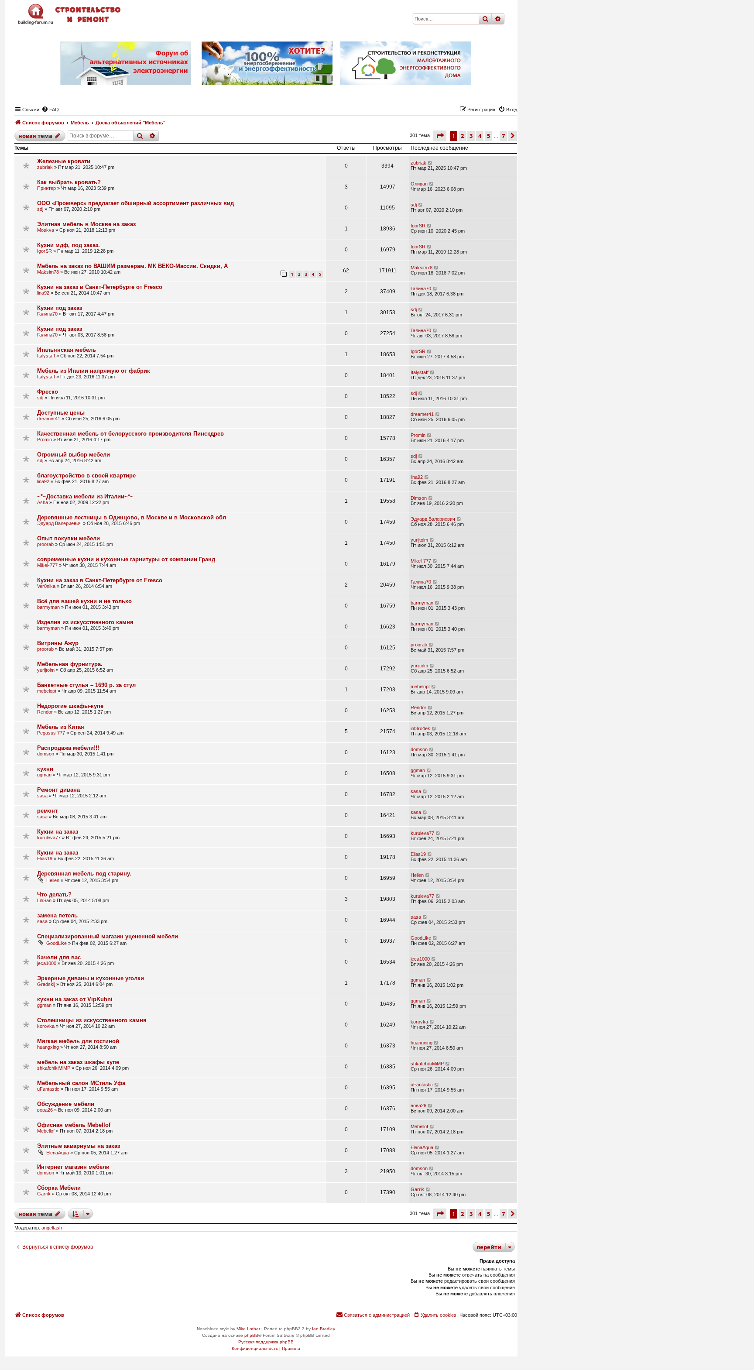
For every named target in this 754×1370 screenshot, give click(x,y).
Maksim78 (48, 272)
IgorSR (418, 225)
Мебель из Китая (60, 727)
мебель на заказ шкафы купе (78, 1062)
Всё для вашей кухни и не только (84, 601)
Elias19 (44, 858)
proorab (45, 544)
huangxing (48, 1047)
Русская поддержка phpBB (266, 1341)
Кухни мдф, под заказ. (68, 245)
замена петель (57, 915)
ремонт (47, 810)
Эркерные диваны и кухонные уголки (90, 978)
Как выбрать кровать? (69, 182)
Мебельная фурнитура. (70, 664)
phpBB (251, 1335)
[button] (439, 135)
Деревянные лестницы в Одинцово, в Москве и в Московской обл (131, 517)
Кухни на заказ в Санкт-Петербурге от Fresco (99, 287)
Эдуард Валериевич (59, 523)
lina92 (43, 292)
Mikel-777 (47, 565)
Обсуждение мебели (65, 1104)
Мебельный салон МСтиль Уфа (81, 1083)
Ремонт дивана (58, 789)
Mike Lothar (248, 1328)
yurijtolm (419, 540)
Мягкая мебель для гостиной (78, 1041)
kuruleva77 (49, 837)
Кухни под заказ (59, 308)
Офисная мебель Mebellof (73, 1125)
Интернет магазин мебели (73, 1167)
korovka (46, 1026)
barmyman (48, 607)
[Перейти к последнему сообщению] (430, 162)
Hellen (52, 880)
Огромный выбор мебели (73, 454)
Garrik (44, 1193)
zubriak (45, 167)
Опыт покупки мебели (68, 538)
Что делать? (54, 894)
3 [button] (471, 136)
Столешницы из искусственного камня (92, 1020)
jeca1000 (46, 963)
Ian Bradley (323, 1328)
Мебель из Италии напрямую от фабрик (93, 370)
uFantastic (48, 1089)
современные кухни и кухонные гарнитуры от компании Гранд (126, 559)
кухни (45, 769)
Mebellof (46, 1130)
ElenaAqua (57, 1152)
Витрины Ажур (58, 643)
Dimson (419, 498)
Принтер (46, 188)
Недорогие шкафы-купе (70, 706)
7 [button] (503, 136)
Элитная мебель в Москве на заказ (86, 224)
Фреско (47, 391)
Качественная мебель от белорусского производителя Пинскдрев (130, 433)
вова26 (45, 1109)
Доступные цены (61, 412)
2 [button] (462, 136)
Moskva (45, 230)
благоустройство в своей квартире (86, 475)
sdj (40, 209)
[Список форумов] (70, 14)
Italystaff (46, 355)
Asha (42, 502)
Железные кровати (63, 161)
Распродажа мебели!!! (68, 748)
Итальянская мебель (66, 350)
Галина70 (421, 288)
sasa (42, 795)
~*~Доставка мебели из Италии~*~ (85, 496)
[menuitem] (50, 109)
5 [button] (488, 136)
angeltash (51, 1227)
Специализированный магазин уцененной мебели (107, 936)
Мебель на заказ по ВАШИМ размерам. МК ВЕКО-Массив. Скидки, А (132, 266)
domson (45, 753)
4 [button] (479, 136)
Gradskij (46, 984)
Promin (44, 439)
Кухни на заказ (57, 831)
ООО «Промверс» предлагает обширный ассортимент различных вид (135, 203)
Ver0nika (46, 586)
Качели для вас (59, 957)
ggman (44, 774)
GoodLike (56, 943)
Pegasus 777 (51, 732)
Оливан (419, 183)
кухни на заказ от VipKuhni (75, 999)
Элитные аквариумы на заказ (78, 1146)
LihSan (44, 900)
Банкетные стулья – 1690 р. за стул (86, 685)
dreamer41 (48, 418)
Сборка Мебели (59, 1188)
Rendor (45, 711)
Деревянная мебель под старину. (84, 873)
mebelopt (46, 691)
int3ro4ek (420, 728)
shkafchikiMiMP (53, 1068)
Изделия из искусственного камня (85, 622)
